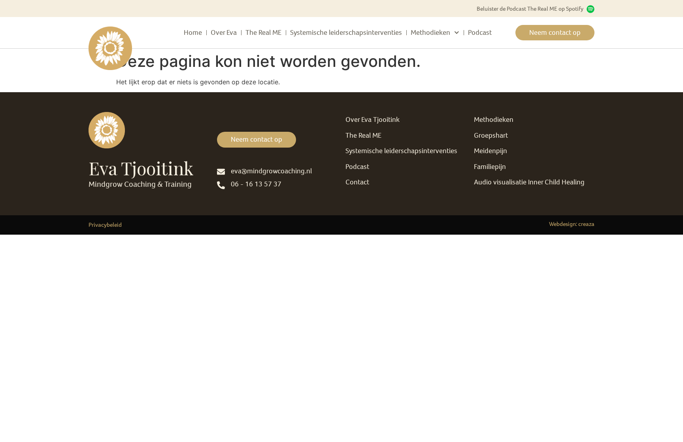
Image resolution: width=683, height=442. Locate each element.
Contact (357, 182)
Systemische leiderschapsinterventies (346, 32)
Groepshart (491, 135)
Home (193, 32)
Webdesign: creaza (571, 224)
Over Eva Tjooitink (372, 119)
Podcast (480, 32)
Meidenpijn (490, 151)
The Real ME (263, 32)
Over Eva (224, 32)
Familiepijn (490, 166)
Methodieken (430, 32)
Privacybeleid (105, 225)
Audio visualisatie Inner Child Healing (529, 182)
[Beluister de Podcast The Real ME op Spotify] (590, 9)
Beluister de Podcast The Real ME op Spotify (530, 9)
